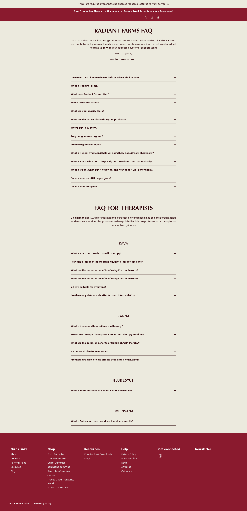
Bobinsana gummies (58, 467)
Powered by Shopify (42, 503)
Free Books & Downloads (98, 454)
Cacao (51, 475)
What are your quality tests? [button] (87, 111)
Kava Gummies (55, 454)
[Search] (146, 17)
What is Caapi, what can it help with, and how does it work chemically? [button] (112, 169)
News (124, 462)
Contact (15, 458)
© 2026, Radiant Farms (19, 503)
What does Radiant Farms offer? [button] (90, 94)
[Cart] (158, 17)
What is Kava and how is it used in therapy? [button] (96, 253)
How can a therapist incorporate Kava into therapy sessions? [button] (107, 261)
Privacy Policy (129, 458)
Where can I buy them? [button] (84, 127)
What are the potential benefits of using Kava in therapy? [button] (104, 270)
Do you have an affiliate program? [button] (91, 178)
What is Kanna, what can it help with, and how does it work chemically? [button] (112, 153)
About (14, 454)
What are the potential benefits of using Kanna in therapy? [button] (105, 343)
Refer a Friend (18, 462)
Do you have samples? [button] (84, 186)
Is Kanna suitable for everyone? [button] (89, 351)
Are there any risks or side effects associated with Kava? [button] (104, 295)
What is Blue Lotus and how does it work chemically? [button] (101, 390)
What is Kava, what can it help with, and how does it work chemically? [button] (111, 161)
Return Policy (128, 454)
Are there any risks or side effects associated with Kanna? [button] (105, 359)
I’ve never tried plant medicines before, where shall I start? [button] (105, 77)
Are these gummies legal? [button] (86, 144)
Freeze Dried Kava (57, 487)
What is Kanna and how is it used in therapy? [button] (97, 326)
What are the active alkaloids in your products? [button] (98, 119)
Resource (16, 467)
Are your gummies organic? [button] (87, 136)
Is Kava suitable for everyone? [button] (88, 287)
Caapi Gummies (56, 462)
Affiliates (126, 467)
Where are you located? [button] (85, 102)
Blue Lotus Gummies (58, 471)
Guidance (126, 471)
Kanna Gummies (56, 458)
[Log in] (152, 17)
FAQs (87, 458)
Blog (13, 471)
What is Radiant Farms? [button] (85, 85)
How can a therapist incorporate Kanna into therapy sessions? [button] (107, 334)
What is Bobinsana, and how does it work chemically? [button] (102, 421)
